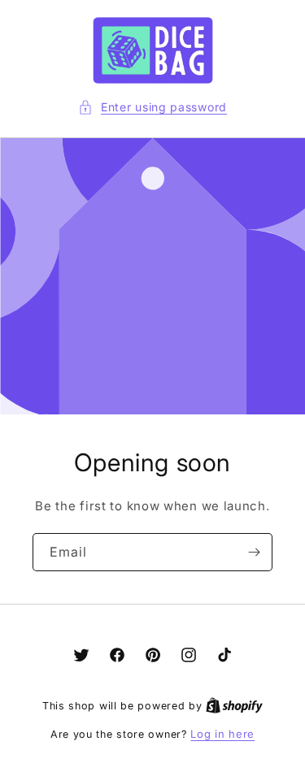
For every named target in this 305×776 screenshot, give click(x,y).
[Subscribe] (254, 552)
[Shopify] (234, 705)
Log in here (222, 733)
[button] (152, 107)
